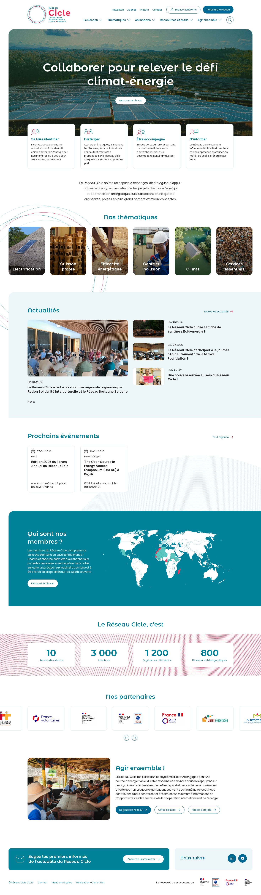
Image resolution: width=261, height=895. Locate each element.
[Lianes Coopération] (215, 718)
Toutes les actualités (216, 311)
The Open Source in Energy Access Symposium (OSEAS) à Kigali (101, 468)
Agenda (132, 9)
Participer (92, 139)
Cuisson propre (68, 266)
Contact (157, 9)
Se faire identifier (45, 139)
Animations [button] (143, 20)
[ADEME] (130, 718)
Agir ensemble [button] (207, 20)
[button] (126, 738)
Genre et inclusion (151, 266)
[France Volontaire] (46, 718)
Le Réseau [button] (90, 20)
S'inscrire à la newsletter (141, 859)
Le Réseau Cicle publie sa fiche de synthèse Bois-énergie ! (194, 329)
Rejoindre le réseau (218, 9)
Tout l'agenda (220, 437)
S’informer (198, 139)
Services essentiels (234, 266)
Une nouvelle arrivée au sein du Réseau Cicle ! (198, 377)
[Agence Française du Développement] (172, 718)
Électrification (27, 269)
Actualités (118, 9)
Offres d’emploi (167, 809)
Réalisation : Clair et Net (90, 882)
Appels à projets (201, 809)
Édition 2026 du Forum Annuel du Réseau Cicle (49, 464)
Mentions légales (62, 882)
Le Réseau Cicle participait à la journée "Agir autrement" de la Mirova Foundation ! (199, 354)
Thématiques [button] (116, 20)
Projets (144, 9)
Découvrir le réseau (130, 100)
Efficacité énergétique (110, 266)
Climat (192, 269)
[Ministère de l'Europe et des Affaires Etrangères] (88, 718)
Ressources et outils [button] (174, 20)
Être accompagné (151, 139)
